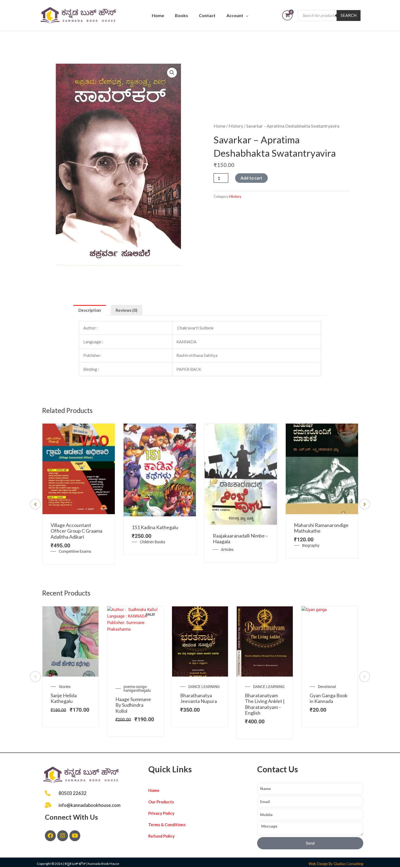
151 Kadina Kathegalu (155, 527)
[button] (172, 73)
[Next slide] (364, 504)
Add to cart (251, 177)
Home (158, 15)
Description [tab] (89, 310)
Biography (310, 545)
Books (181, 15)
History (236, 125)
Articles (227, 549)
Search (348, 15)
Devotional (327, 687)
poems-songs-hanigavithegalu (137, 688)
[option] (78, 493)
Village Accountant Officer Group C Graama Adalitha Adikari (76, 531)
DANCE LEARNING (204, 687)
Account (234, 15)
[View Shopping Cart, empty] (287, 15)
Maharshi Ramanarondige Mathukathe (321, 528)
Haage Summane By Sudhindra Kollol (133, 705)
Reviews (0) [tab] (126, 310)
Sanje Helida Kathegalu (64, 698)
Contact (207, 15)
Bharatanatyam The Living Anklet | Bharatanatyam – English (265, 704)
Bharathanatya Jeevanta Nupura (198, 698)
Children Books (152, 542)
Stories (64, 687)
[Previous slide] (35, 504)
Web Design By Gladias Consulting (336, 864)
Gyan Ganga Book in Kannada (328, 698)
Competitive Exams (75, 551)
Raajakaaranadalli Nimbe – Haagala (240, 539)
